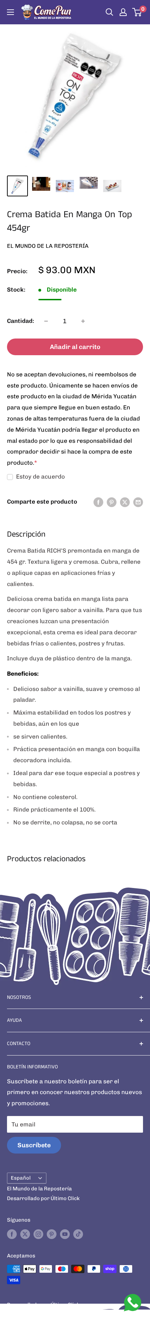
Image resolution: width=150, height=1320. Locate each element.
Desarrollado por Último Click (43, 1198)
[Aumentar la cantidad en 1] (83, 321)
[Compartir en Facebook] (98, 501)
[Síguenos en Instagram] (38, 1234)
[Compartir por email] (138, 501)
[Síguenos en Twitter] (25, 1234)
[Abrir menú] (10, 12)
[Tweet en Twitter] (125, 501)
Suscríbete (34, 1145)
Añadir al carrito (75, 347)
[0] (137, 12)
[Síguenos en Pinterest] (52, 1234)
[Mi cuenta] (123, 12)
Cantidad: (20, 320)
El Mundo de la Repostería (48, 246)
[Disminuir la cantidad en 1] (46, 321)
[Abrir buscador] (109, 12)
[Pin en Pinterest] (112, 501)
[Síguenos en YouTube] (65, 1234)
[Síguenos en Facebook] (12, 1234)
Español (21, 1178)
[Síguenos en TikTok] (78, 1234)
